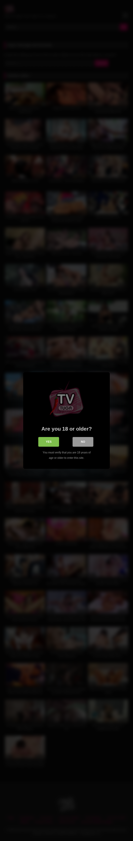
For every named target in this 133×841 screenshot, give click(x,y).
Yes (49, 441)
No (83, 441)
